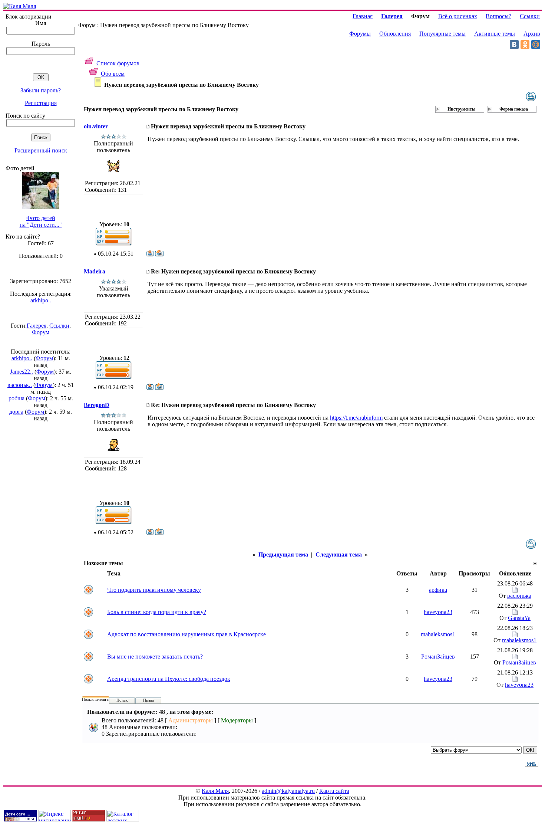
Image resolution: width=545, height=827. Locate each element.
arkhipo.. (40, 300)
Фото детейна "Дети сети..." (41, 221)
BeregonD (96, 405)
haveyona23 (438, 612)
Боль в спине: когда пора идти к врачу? (156, 612)
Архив (531, 33)
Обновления (395, 33)
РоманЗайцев (438, 656)
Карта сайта (334, 791)
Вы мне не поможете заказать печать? (155, 656)
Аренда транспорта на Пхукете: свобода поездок (168, 679)
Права (148, 700)
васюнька (519, 596)
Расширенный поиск (40, 150)
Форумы (360, 33)
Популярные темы (442, 33)
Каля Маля (215, 791)
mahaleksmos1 (438, 634)
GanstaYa (519, 618)
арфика (438, 590)
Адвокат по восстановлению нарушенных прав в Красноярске (186, 634)
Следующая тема (339, 554)
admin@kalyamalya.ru (288, 791)
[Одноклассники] (525, 44)
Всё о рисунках (457, 16)
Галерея (36, 325)
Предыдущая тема (283, 554)
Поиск (122, 700)
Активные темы (494, 33)
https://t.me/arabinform (356, 417)
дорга (16, 411)
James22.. (21, 371)
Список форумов (117, 63)
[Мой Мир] (535, 44)
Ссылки (59, 325)
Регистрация (41, 103)
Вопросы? (498, 16)
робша (16, 398)
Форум (40, 332)
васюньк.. (19, 385)
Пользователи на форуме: (104, 699)
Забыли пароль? (40, 90)
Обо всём (113, 73)
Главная (363, 16)
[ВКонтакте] (514, 44)
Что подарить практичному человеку (154, 590)
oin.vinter (96, 126)
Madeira (94, 271)
